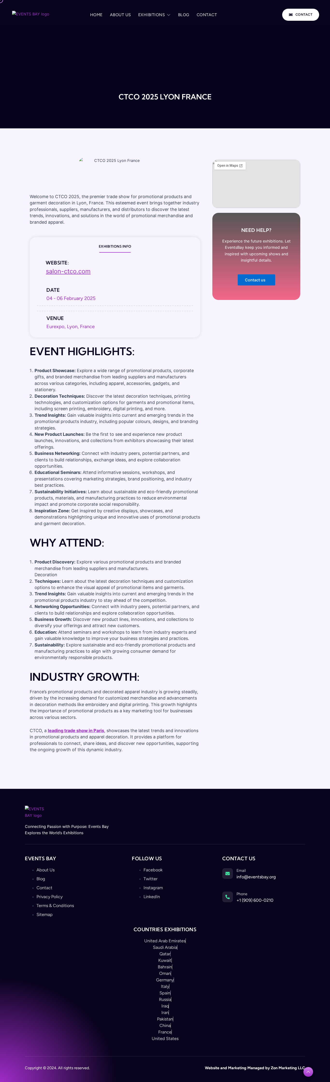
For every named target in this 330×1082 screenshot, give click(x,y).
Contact (207, 14)
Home (96, 14)
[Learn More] (308, 1072)
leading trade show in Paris (76, 730)
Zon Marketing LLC (287, 1068)
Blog (183, 14)
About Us (120, 14)
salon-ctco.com (68, 271)
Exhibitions (151, 14)
